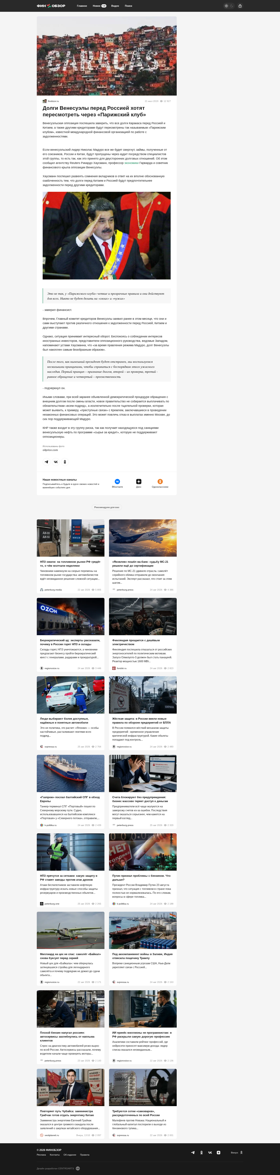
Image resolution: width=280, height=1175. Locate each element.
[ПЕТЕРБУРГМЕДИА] (42, 590)
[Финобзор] (51, 6)
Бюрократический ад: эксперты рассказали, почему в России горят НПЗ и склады (70, 642)
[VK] (210, 1152)
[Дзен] (218, 1152)
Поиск (128, 5)
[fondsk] (114, 668)
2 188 (170, 903)
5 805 (98, 589)
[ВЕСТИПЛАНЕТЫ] (42, 1135)
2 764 (98, 746)
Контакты (55, 1154)
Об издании (70, 1154)
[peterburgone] (42, 903)
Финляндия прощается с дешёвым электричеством (136, 642)
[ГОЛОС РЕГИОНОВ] (42, 668)
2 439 (98, 825)
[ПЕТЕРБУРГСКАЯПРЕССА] (114, 590)
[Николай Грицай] (44, 101)
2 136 (170, 1060)
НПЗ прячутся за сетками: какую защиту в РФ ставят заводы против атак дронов (68, 877)
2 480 (170, 746)
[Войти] (240, 6)
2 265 (98, 903)
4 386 (170, 589)
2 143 (98, 1060)
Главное (82, 5)
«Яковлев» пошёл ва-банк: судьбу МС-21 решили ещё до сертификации (140, 563)
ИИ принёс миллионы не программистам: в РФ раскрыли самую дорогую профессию (142, 1034)
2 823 (170, 668)
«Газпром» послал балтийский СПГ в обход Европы (70, 799)
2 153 (170, 982)
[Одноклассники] (201, 1152)
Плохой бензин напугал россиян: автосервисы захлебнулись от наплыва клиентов (67, 1036)
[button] (47, 462)
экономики (131, 163)
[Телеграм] (193, 1152)
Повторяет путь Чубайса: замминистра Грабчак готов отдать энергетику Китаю (67, 1113)
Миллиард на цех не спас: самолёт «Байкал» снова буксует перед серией (70, 956)
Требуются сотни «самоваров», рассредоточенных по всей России (136, 1113)
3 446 (98, 668)
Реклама (41, 1154)
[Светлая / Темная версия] (229, 6)
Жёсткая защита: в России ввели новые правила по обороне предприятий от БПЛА (141, 720)
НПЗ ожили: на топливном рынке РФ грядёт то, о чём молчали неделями (70, 563)
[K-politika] (42, 825)
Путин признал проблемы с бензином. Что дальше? (141, 877)
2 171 (98, 982)
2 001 (170, 1135)
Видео (115, 5)
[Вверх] (237, 1152)
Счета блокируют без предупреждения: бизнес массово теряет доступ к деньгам (140, 799)
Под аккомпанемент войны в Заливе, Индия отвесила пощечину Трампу (142, 956)
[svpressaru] (42, 747)
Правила (84, 1154)
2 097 (98, 1135)
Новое (99, 5)
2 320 (170, 825)
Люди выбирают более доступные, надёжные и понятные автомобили (64, 720)
